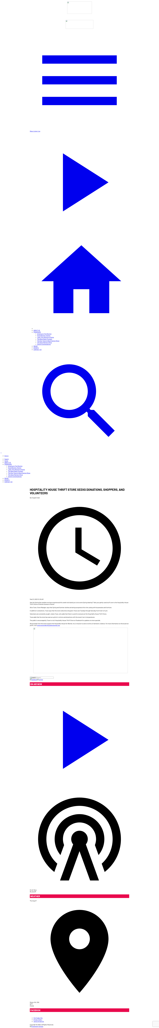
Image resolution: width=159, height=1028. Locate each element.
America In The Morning (44, 334)
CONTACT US (37, 349)
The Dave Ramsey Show (44, 342)
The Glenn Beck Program (44, 339)
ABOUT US (36, 330)
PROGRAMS (37, 332)
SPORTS (36, 348)
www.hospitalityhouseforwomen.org (48, 625)
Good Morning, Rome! (43, 335)
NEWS (35, 346)
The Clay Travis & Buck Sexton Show (48, 341)
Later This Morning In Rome (45, 337)
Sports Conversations (44, 344)
